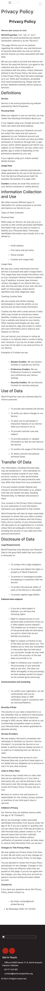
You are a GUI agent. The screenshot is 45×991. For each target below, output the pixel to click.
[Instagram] (12, 951)
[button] (40, 4)
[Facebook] (5, 951)
